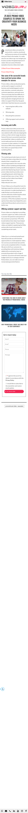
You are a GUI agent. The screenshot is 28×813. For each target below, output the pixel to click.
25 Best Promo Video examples (10, 68)
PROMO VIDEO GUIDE (13, 13)
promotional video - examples (14, 406)
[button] (2, 689)
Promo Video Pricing (7, 72)
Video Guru (8, 1)
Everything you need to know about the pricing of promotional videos (14, 299)
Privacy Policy (10, 380)
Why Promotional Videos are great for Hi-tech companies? (13, 325)
